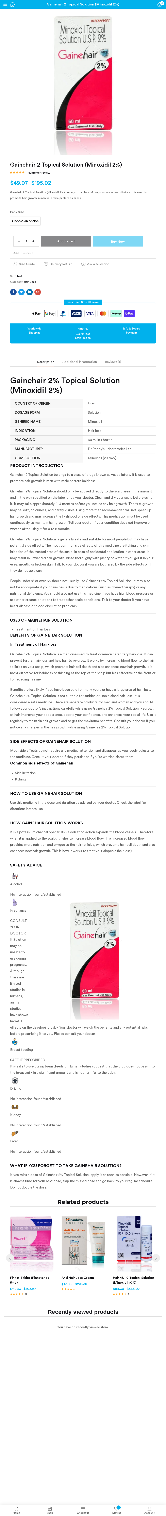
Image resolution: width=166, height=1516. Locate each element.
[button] (83, 302)
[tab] (49, 362)
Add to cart (66, 241)
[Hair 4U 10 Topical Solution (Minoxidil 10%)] (134, 1243)
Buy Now (118, 241)
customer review (38, 172)
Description (45, 362)
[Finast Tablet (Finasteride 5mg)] (31, 1243)
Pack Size (17, 212)
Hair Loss (30, 282)
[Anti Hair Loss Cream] (83, 1243)
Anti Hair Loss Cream (78, 1277)
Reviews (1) (113, 362)
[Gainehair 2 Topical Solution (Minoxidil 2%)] (13, 292)
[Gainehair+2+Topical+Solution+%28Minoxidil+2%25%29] (21, 292)
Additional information (79, 362)
